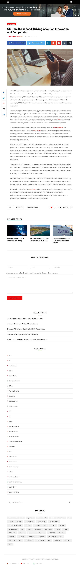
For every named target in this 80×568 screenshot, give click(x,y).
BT (10, 207)
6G (22, 518)
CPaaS (11, 386)
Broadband (11, 24)
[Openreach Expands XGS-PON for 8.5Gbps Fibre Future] (63, 230)
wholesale (37, 131)
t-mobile (21, 536)
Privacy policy (46, 559)
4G (10, 518)
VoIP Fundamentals (15, 482)
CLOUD (19, 521)
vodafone (67, 540)
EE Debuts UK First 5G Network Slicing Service (22, 324)
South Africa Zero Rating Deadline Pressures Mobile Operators (27, 339)
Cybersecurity (41, 521)
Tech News (12, 457)
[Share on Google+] (64, 207)
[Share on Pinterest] (67, 207)
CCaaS (11, 371)
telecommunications (15, 540)
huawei (62, 525)
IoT (10, 411)
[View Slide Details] (40, 10)
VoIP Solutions (14, 492)
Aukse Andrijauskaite (16, 36)
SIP (10, 451)
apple (44, 518)
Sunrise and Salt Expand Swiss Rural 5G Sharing (22, 334)
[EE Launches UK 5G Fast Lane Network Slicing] (17, 230)
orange (22, 533)
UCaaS (11, 472)
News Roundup (14, 436)
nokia (65, 529)
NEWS (58, 529)
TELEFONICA (40, 540)
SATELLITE (52, 533)
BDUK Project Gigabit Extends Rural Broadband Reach (25, 318)
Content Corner (14, 381)
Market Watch (13, 431)
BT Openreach (58, 128)
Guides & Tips (13, 401)
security (61, 533)
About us (38, 559)
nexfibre (32, 189)
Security (11, 446)
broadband (61, 518)
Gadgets (12, 396)
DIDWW (28, 525)
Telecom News (14, 467)
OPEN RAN (12, 533)
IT (10, 416)
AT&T (52, 518)
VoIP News (12, 487)
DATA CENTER (54, 521)
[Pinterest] (59, 43)
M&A (10, 421)
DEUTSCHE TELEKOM (15, 525)
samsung (41, 533)
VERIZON (57, 540)
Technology (31, 536)
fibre (59, 120)
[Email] (69, 43)
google (53, 525)
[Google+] (53, 43)
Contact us (55, 559)
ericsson (37, 525)
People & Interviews (15, 441)
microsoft (38, 529)
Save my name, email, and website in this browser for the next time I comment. (33, 273)
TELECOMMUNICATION (55, 536)
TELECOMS (28, 540)
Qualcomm (31, 533)
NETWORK (48, 529)
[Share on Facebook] (4, 92)
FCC (45, 525)
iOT (22, 529)
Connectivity (29, 521)
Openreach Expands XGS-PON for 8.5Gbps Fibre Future (62, 241)
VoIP (10, 544)
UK (49, 540)
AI (10, 361)
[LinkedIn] (48, 43)
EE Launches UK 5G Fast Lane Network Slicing (15, 240)
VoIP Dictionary (14, 477)
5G (10, 355)
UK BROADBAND (32, 207)
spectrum (11, 536)
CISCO (11, 521)
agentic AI (30, 518)
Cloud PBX (12, 376)
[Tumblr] (64, 43)
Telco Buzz (12, 462)
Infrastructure (13, 406)
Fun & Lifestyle (14, 391)
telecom (41, 536)
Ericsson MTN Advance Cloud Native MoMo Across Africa (26, 329)
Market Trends (14, 426)
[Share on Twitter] (4, 98)
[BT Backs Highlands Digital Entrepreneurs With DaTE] (40, 230)
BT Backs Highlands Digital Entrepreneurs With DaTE (39, 240)
